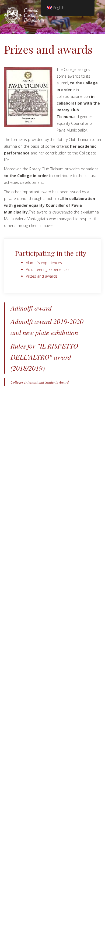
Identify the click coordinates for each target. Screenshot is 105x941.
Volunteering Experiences (47, 269)
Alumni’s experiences (44, 262)
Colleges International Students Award (39, 382)
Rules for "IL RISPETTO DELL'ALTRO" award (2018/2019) (44, 357)
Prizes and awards (42, 276)
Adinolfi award (31, 307)
